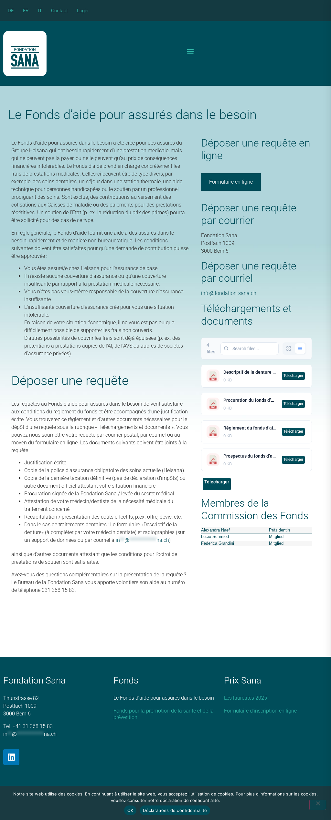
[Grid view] (288, 348)
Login (82, 11)
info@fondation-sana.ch (228, 293)
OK (130, 810)
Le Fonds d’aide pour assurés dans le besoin (163, 698)
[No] (317, 805)
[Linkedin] (11, 757)
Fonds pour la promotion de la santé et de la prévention (163, 714)
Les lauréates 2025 (245, 698)
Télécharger (293, 375)
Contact (59, 11)
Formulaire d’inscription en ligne (260, 711)
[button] (190, 51)
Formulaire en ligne (231, 182)
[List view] (300, 348)
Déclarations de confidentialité (175, 810)
